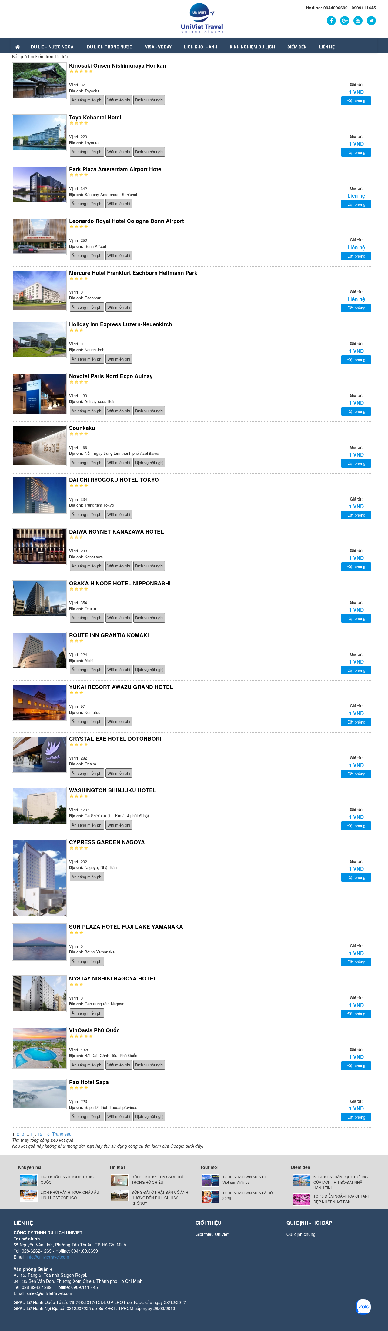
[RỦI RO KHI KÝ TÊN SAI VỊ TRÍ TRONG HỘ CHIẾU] (120, 1179)
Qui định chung (301, 1234)
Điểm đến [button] (297, 47)
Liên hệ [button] (327, 47)
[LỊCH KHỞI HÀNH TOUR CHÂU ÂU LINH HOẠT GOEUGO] (29, 1195)
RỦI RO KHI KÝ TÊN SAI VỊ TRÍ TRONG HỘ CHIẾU (157, 1179)
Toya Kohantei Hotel (95, 117)
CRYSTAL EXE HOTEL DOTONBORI (115, 738)
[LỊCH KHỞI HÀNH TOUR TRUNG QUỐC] (29, 1179)
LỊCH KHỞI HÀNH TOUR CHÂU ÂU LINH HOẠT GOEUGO (70, 1195)
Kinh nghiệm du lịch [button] (252, 47)
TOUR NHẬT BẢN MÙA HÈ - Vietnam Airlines (245, 1179)
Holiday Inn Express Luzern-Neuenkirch (120, 324)
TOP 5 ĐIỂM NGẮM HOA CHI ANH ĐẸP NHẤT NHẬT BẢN (341, 1198)
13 (47, 1134)
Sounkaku (82, 427)
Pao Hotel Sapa (89, 1082)
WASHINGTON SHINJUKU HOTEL (112, 790)
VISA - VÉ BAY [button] (158, 47)
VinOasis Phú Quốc (94, 1030)
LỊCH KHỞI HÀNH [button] (200, 47)
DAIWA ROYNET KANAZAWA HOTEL (116, 531)
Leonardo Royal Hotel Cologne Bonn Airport (126, 221)
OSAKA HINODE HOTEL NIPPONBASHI (120, 583)
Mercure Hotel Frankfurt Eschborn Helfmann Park (133, 272)
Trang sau (62, 1134)
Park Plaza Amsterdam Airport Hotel (116, 169)
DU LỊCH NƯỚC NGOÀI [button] (53, 47)
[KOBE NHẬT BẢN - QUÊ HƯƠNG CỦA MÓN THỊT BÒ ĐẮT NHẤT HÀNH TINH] (301, 1179)
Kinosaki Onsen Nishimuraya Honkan (117, 65)
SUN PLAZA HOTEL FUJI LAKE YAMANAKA (126, 926)
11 (32, 1134)
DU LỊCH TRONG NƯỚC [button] (109, 47)
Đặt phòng (356, 100)
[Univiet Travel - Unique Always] (202, 18)
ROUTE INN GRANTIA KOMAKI (109, 635)
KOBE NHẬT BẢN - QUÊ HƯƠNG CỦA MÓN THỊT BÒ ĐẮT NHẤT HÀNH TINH (340, 1182)
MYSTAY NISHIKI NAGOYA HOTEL (113, 978)
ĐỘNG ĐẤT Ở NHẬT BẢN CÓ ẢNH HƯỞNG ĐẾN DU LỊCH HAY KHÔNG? (160, 1198)
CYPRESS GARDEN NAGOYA (107, 842)
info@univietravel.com (48, 1257)
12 (40, 1134)
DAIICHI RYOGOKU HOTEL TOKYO (114, 479)
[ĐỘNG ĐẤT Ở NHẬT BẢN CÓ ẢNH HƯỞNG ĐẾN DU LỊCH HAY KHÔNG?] (120, 1194)
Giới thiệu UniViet (212, 1234)
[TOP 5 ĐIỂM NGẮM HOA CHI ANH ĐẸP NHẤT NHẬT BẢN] (301, 1199)
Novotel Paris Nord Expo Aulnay (111, 376)
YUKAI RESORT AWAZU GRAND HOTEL (121, 686)
